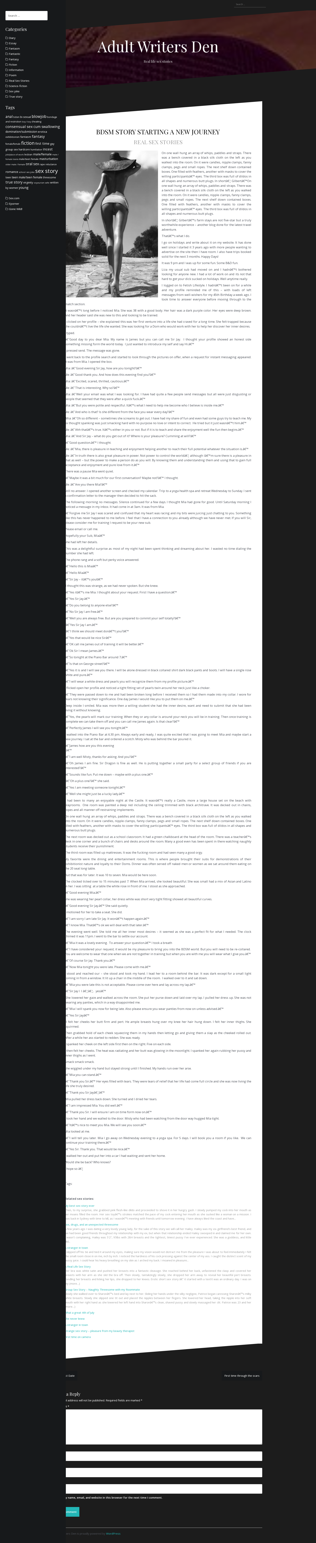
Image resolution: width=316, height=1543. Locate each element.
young (24, 187)
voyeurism (39, 182)
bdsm (16, 117)
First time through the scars (241, 1375)
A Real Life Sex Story (78, 1266)
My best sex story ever (80, 1205)
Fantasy (14, 59)
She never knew (75, 1318)
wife (47, 182)
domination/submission (21, 132)
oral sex (32, 163)
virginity (28, 182)
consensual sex (19, 126)
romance (11, 172)
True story (15, 96)
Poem (12, 75)
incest (48, 149)
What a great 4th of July (79, 1312)
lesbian (28, 154)
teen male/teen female (27, 177)
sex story (46, 171)
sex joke (30, 172)
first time (42, 143)
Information (16, 70)
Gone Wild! (15, 209)
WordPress (113, 1533)
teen (8, 177)
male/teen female (29, 159)
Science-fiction (18, 86)
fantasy (38, 136)
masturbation (48, 159)
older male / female (15, 164)
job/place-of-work (14, 154)
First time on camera (78, 1337)
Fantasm (14, 48)
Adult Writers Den (158, 46)
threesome (49, 177)
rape (42, 164)
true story (13, 182)
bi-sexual (25, 117)
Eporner (14, 203)
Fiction (13, 64)
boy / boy (26, 121)
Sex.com (14, 198)
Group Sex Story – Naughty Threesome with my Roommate (102, 1289)
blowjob (39, 116)
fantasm (25, 137)
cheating (36, 121)
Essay (12, 43)
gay (52, 143)
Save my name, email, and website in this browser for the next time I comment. (109, 1497)
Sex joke (14, 91)
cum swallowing (46, 126)
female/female (12, 143)
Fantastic (14, 54)
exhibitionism (12, 137)
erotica (42, 131)
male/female (42, 154)
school (22, 172)
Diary (12, 38)
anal (9, 116)
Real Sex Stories (158, 142)
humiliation (36, 149)
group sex (11, 149)
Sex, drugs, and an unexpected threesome (91, 1224)
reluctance (51, 164)
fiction (28, 143)
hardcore (24, 149)
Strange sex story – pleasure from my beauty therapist (99, 1331)
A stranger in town (76, 1247)
